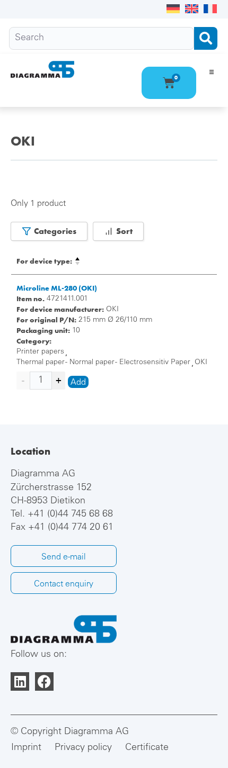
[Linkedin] (20, 681)
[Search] (101, 38)
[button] (211, 72)
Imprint (26, 748)
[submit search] (205, 38)
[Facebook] (44, 681)
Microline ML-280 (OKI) (56, 288)
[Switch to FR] (210, 9)
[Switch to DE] (173, 9)
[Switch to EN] (191, 9)
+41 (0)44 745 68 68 (70, 514)
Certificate (147, 748)
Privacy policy (83, 748)
